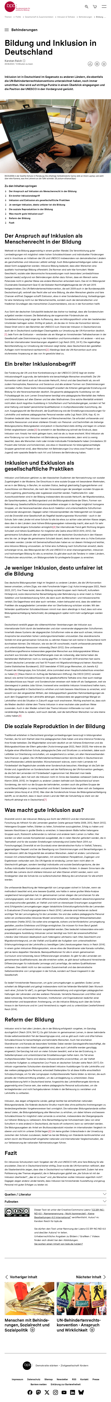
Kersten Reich (15, 61)
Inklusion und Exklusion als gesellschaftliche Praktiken (39, 200)
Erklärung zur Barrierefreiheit (65, 1384)
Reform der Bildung (19, 218)
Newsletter (62, 1379)
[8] (49, 1131)
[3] (35, 429)
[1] (6, 334)
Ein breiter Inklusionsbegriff (24, 195)
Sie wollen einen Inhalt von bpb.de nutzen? (58, 1243)
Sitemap (48, 1379)
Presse (95, 1379)
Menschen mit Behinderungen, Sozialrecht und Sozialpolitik (27, 1325)
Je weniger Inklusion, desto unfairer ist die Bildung (36, 204)
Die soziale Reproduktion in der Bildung (30, 209)
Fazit (11, 222)
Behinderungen (85, 17)
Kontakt (84, 1379)
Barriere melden (39, 1384)
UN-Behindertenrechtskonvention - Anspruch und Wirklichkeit (79, 1325)
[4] (54, 527)
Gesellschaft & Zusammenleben (39, 17)
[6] (20, 715)
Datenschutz (33, 1379)
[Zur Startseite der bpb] (17, 11)
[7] (45, 799)
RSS (74, 1379)
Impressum (17, 1379)
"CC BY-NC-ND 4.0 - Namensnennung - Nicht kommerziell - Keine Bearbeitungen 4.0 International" (69, 1213)
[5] (16, 674)
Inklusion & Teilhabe (66, 17)
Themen (8, 17)
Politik (18, 17)
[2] (47, 349)
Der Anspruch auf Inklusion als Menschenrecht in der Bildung (42, 191)
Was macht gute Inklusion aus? (25, 213)
